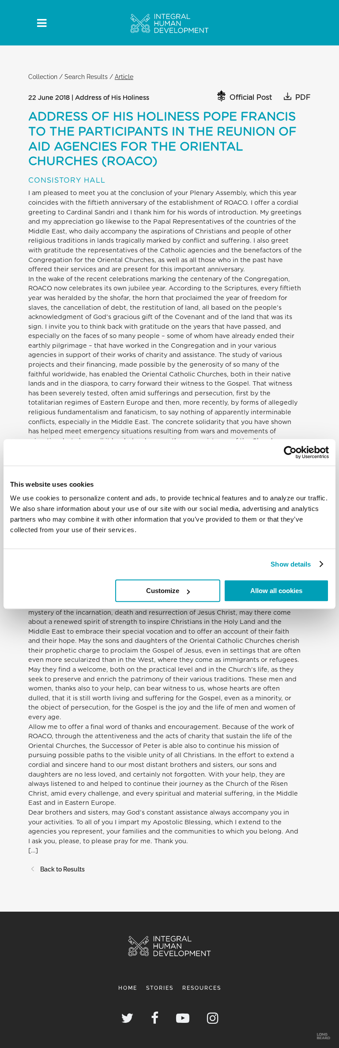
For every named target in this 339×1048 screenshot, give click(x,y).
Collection (42, 76)
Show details (291, 564)
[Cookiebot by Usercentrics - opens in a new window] (290, 452)
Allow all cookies (276, 590)
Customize (162, 590)
